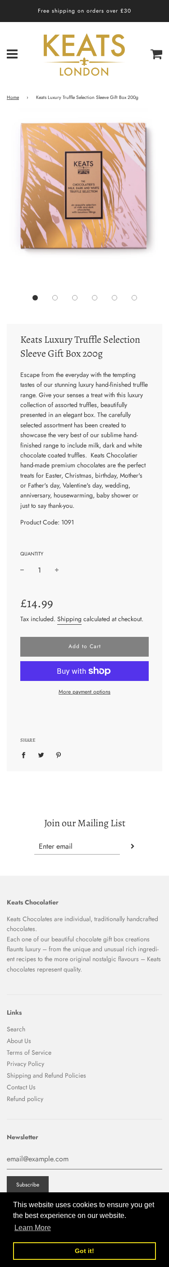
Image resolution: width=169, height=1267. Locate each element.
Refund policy (25, 1098)
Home (13, 97)
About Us (19, 1040)
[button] (35, 298)
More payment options (84, 692)
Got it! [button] (84, 1250)
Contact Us (21, 1087)
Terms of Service (29, 1052)
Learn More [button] (32, 1227)
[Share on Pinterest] (59, 754)
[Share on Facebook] (26, 754)
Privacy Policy (25, 1063)
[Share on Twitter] (41, 754)
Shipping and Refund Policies (46, 1075)
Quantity (31, 553)
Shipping (69, 618)
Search (16, 1029)
